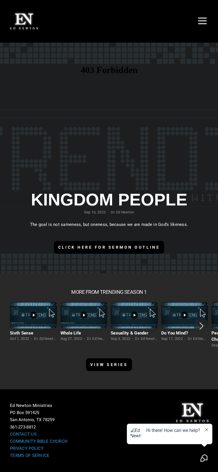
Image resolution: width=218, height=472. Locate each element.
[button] (201, 326)
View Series (109, 364)
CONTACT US (23, 434)
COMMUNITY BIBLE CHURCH (39, 441)
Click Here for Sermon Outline (109, 247)
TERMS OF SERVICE (29, 455)
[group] (33, 323)
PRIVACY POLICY (26, 448)
